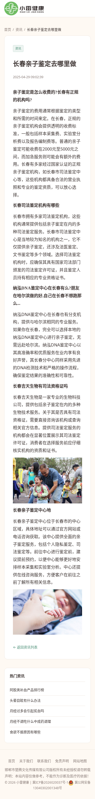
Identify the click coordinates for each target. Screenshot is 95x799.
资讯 (19, 29)
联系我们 (44, 760)
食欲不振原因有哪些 (25, 732)
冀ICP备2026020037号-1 (50, 782)
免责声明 (62, 760)
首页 (7, 29)
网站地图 (80, 760)
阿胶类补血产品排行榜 (27, 689)
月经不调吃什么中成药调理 (30, 721)
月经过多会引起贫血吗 (27, 710)
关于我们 (26, 760)
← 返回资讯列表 (25, 647)
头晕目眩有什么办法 (25, 700)
